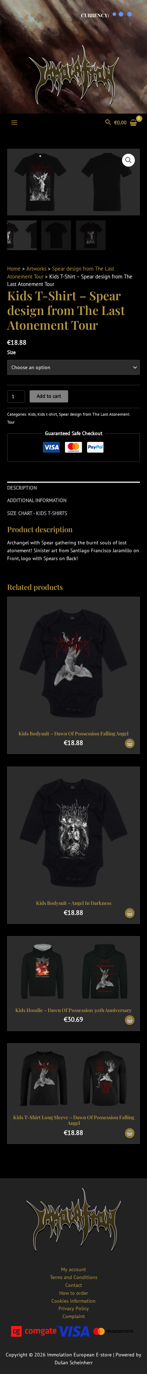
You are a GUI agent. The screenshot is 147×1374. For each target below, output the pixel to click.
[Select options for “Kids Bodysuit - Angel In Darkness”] (130, 913)
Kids (32, 414)
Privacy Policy (74, 1308)
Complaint (73, 1316)
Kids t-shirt (47, 414)
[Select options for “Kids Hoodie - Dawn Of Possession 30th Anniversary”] (130, 1020)
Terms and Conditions (73, 1277)
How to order (73, 1293)
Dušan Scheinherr (74, 1362)
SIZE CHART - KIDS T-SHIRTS (37, 513)
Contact (73, 1285)
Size (11, 352)
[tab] (73, 488)
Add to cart (49, 396)
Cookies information (73, 1301)
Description (22, 488)
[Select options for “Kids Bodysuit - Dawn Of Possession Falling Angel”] (130, 744)
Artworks (36, 268)
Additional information (36, 500)
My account (73, 1269)
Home (14, 268)
